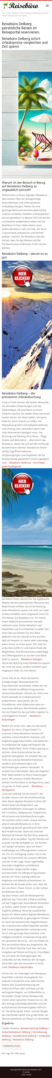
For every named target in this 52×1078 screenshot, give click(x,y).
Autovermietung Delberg (34, 1028)
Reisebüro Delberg (23, 1039)
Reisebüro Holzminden (20, 967)
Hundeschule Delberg (24, 1035)
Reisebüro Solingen (31, 659)
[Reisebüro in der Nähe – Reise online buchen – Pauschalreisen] (20, 6)
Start (3, 13)
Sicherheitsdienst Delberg (16, 1032)
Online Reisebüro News (15, 13)
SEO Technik (26, 1075)
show (16, 1046)
